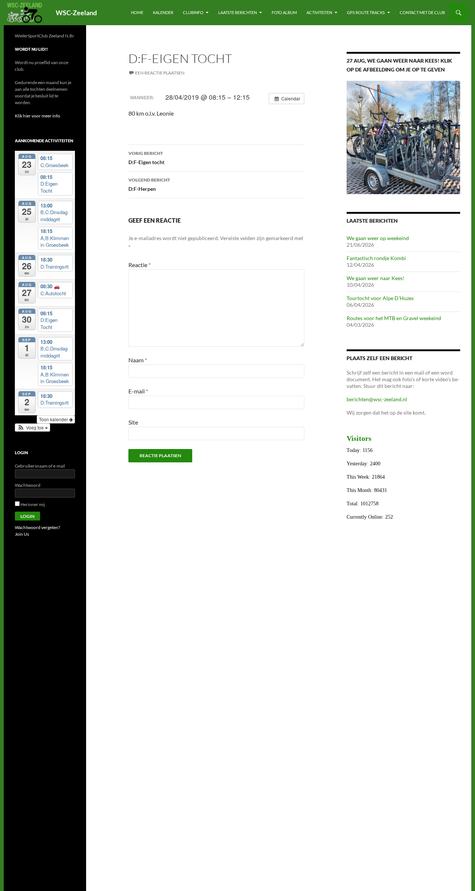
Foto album (284, 12)
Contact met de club (422, 12)
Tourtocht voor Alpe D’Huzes (380, 298)
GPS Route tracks (366, 12)
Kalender (163, 12)
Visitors (359, 438)
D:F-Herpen (149, 184)
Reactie (139, 264)
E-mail (138, 391)
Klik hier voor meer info (37, 116)
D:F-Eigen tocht (146, 157)
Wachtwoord (27, 485)
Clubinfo (193, 12)
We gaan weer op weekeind (378, 238)
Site (133, 422)
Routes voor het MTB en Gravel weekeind (394, 318)
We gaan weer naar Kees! (375, 278)
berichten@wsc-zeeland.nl (377, 399)
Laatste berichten (237, 12)
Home (137, 12)
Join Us (22, 534)
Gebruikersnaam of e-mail (40, 466)
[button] (32, 427)
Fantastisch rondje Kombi (376, 258)
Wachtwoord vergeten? (37, 527)
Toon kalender (54, 419)
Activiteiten (319, 12)
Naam (137, 359)
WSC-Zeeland (76, 13)
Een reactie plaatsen (159, 73)
